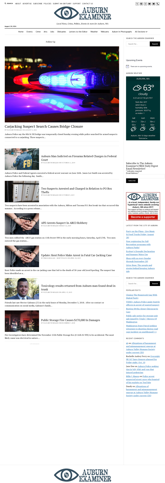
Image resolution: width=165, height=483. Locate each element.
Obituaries (61, 31)
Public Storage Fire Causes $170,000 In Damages (70, 320)
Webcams (105, 31)
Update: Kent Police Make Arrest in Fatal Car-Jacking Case (76, 255)
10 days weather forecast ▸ (143, 137)
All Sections (140, 31)
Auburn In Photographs (122, 31)
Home (20, 31)
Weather (94, 31)
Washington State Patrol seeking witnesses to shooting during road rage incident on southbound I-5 (142, 328)
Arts (45, 31)
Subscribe (37, 3)
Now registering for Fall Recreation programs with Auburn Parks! (138, 244)
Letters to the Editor (78, 31)
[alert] (143, 66)
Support (77, 3)
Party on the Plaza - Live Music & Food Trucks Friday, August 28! (140, 234)
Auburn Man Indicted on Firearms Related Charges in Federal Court (79, 158)
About (18, 3)
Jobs (52, 31)
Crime (38, 31)
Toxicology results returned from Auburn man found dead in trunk (78, 287)
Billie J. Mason (132, 376)
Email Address (132, 173)
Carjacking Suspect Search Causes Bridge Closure (44, 126)
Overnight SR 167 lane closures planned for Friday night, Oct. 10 (143, 359)
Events (30, 31)
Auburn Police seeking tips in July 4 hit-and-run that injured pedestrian (142, 369)
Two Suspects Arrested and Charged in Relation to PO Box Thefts (76, 190)
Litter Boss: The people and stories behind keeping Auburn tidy (140, 268)
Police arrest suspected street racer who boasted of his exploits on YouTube (142, 379)
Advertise (27, 3)
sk (127, 343)
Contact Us (87, 3)
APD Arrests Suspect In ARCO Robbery (64, 223)
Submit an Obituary (62, 3)
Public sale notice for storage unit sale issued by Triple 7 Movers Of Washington (142, 318)
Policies (47, 3)
